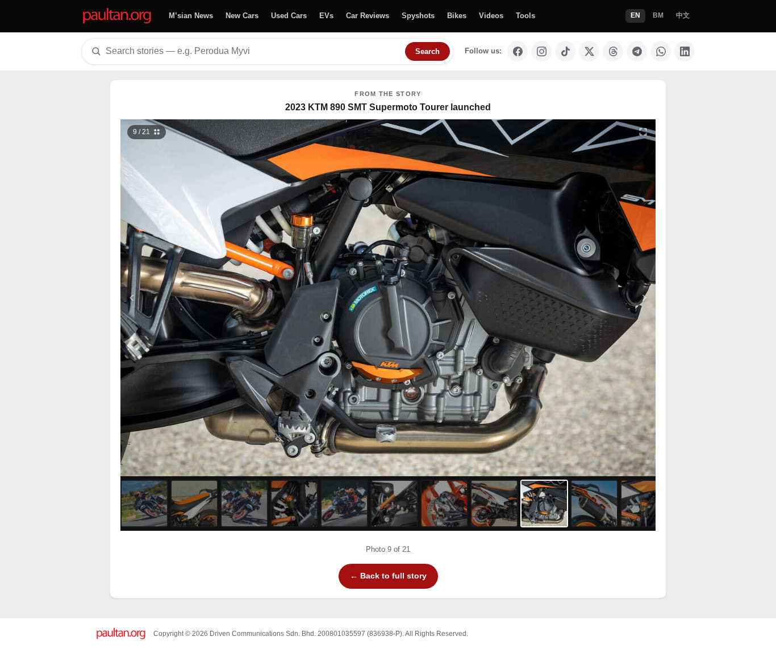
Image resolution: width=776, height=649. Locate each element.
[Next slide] (589, 297)
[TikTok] (565, 51)
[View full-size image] (643, 131)
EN (635, 15)
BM (658, 15)
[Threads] (613, 51)
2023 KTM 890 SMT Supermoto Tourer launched (388, 107)
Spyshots (418, 15)
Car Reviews (367, 15)
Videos (491, 15)
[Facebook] (517, 51)
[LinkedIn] (684, 51)
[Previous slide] (187, 297)
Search (427, 51)
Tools (525, 15)
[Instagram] (541, 51)
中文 (683, 15)
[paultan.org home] (117, 16)
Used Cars (289, 15)
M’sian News (191, 15)
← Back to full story (388, 575)
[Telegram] (637, 51)
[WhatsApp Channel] (660, 51)
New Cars (242, 15)
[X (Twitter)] (589, 51)
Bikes (456, 15)
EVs (326, 15)
